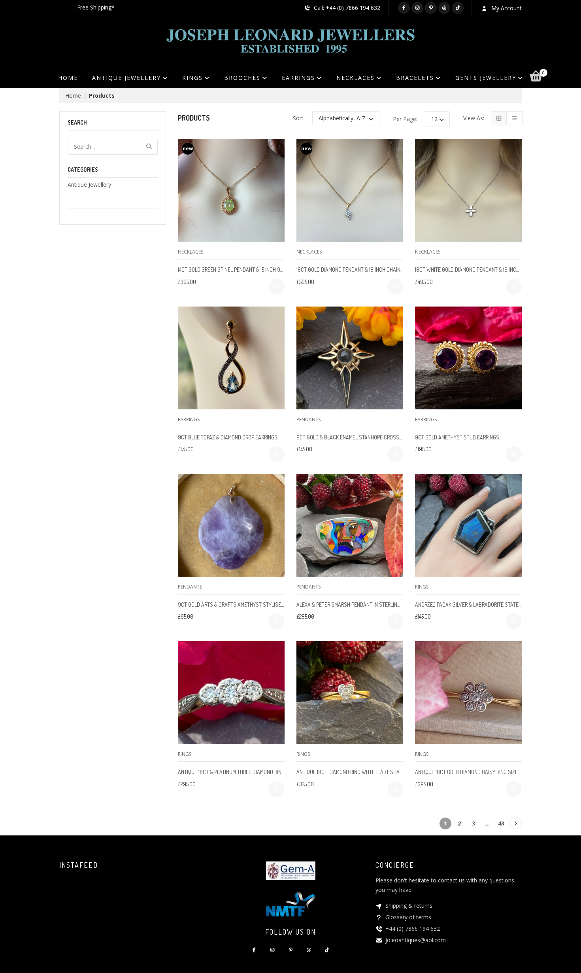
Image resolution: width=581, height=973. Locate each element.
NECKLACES (355, 77)
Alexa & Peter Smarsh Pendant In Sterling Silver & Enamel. (368, 604)
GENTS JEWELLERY (485, 77)
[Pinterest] (431, 8)
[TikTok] (458, 8)
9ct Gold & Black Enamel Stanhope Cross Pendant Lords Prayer (375, 437)
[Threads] (444, 8)
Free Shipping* (96, 7)
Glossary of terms (408, 917)
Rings (421, 586)
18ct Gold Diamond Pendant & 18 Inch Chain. (348, 269)
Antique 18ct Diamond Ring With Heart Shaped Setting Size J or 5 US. (379, 772)
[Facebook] (404, 8)
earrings (189, 419)
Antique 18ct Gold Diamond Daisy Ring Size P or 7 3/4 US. (482, 772)
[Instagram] (417, 8)
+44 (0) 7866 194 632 (412, 928)
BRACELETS (415, 77)
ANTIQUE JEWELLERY (126, 77)
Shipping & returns (408, 905)
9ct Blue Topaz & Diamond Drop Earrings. (228, 437)
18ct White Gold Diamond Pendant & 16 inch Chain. (475, 269)
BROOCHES (242, 77)
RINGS (192, 77)
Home (68, 77)
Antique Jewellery (89, 184)
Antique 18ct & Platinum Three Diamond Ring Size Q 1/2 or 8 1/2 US (256, 772)
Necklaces (190, 251)
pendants (308, 419)
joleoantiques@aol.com (415, 940)
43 (501, 823)
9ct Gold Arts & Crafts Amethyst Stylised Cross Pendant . (251, 604)
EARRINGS (298, 77)
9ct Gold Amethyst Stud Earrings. (457, 437)
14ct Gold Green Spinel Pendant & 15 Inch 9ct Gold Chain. (246, 269)
